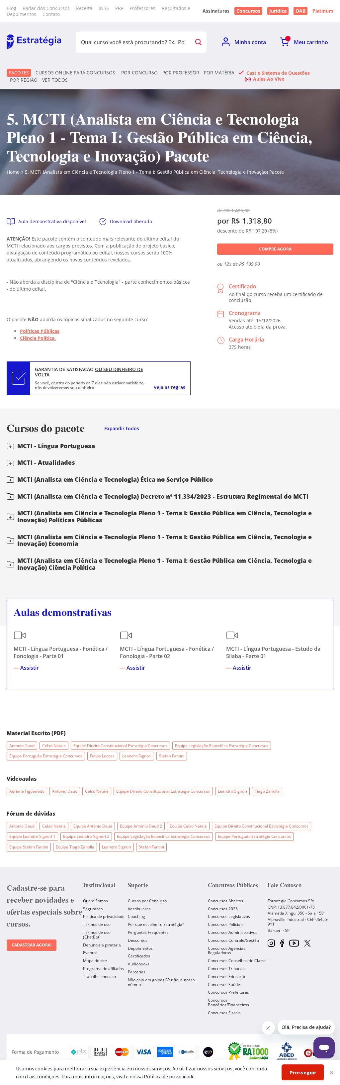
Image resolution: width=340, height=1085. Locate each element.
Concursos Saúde (224, 984)
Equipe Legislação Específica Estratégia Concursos (221, 745)
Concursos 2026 (223, 909)
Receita (84, 8)
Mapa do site (95, 960)
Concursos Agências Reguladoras (226, 950)
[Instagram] (271, 943)
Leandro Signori (136, 756)
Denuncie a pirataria (102, 945)
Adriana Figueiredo (26, 791)
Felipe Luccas (102, 756)
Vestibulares (139, 909)
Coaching (136, 916)
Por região (24, 80)
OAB (300, 11)
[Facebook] (282, 943)
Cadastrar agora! (31, 945)
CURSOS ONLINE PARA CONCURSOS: (76, 72)
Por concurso (139, 72)
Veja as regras (169, 387)
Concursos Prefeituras (228, 992)
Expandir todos (121, 429)
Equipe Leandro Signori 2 (86, 836)
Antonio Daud (22, 745)
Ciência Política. (38, 338)
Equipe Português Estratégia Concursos (45, 756)
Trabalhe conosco (99, 976)
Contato (51, 14)
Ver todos (55, 80)
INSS (104, 8)
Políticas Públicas (39, 331)
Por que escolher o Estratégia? (156, 924)
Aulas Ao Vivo (269, 79)
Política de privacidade (104, 916)
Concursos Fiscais (224, 1013)
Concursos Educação (227, 976)
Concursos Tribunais (227, 968)
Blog (11, 8)
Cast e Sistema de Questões (278, 73)
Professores (142, 8)
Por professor (180, 72)
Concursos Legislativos (229, 916)
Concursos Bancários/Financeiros (228, 1002)
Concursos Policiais (225, 924)
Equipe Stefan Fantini (28, 847)
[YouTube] (294, 943)
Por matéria (219, 72)
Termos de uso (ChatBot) (97, 935)
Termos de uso (97, 924)
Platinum (322, 11)
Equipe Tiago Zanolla (75, 847)
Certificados (139, 956)
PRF (119, 8)
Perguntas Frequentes (148, 932)
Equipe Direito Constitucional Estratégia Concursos (120, 745)
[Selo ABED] (286, 1052)
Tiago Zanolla (267, 791)
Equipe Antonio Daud (92, 826)
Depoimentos (140, 948)
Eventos (90, 952)
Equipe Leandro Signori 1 (32, 836)
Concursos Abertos (225, 901)
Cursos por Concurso (147, 901)
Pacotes (19, 72)
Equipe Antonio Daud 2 (141, 826)
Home (13, 172)
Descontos (137, 940)
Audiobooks (138, 964)
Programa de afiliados (103, 968)
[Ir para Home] (34, 42)
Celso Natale (54, 745)
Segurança (93, 909)
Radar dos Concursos (46, 8)
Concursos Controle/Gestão (233, 940)
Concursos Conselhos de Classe (237, 960)
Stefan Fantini (171, 756)
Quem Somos (95, 901)
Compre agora (275, 249)
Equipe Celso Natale (188, 826)
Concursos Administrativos (232, 932)
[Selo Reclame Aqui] (248, 1052)
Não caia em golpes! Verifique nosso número (161, 982)
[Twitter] (307, 943)
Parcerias (136, 972)
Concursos (248, 11)
